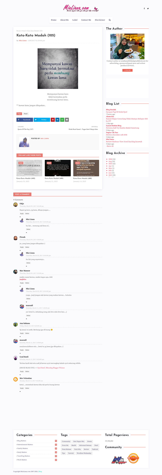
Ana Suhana (25, 323)
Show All (110, 146)
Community (66, 441)
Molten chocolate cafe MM (116, 135)
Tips (63, 453)
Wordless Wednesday (84, 453)
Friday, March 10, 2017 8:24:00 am (31, 326)
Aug (110, 161)
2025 (111, 164)
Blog (40, 471)
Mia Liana (23, 41)
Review (86, 449)
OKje (22, 203)
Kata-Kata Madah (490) (25, 178)
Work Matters (37, 460)
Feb (110, 170)
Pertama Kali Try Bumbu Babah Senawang (122, 128)
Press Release (66, 449)
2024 (111, 175)
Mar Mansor (25, 271)
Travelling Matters (37, 456)
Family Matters (37, 448)
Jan (110, 173)
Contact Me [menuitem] (86, 20)
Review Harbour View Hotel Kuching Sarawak (124, 142)
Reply (22, 213)
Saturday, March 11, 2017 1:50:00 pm (38, 308)
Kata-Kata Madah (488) (82, 178)
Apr (110, 166)
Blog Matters (37, 441)
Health (74, 445)
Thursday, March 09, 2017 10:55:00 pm (38, 222)
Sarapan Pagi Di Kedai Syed (116, 112)
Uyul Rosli (24, 357)
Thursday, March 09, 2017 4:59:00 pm (32, 240)
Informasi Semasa (85, 445)
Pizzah (22, 237)
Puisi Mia (77, 449)
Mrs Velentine (26, 378)
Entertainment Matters (37, 445)
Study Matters (37, 452)
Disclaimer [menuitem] (100, 20)
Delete (27, 213)
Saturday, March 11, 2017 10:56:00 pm (32, 359)
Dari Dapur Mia (78, 441)
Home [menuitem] (53, 20)
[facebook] (144, 8)
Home (18, 31)
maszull (29, 305)
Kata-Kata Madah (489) (54, 178)
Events (89, 441)
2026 (111, 159)
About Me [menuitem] (64, 20)
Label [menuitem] (75, 20)
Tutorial (71, 453)
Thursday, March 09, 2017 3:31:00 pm (32, 206)
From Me (65, 445)
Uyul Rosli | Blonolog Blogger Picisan (51, 368)
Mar (110, 168)
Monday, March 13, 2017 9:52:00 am (31, 381)
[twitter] (148, 8)
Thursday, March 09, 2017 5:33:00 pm (32, 273)
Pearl (24, 31)
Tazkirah (95, 449)
